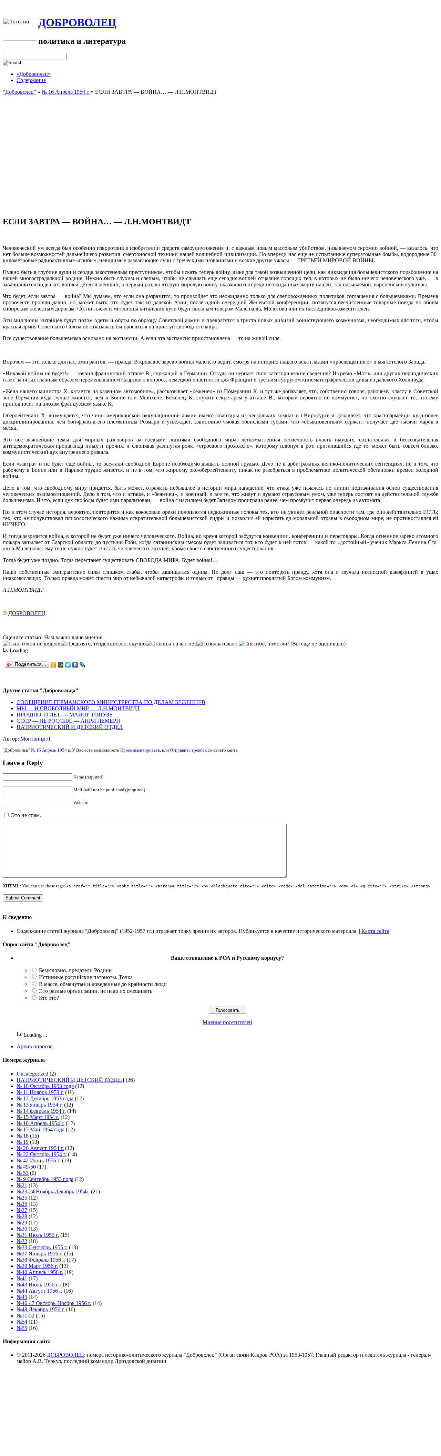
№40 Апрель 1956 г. (40, 1272)
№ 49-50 (26, 1167)
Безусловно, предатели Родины (76, 970)
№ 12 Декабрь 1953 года (45, 1098)
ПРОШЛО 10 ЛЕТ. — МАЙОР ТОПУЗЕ (65, 714)
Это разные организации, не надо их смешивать (95, 991)
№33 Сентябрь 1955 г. (42, 1247)
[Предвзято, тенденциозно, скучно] (103, 644)
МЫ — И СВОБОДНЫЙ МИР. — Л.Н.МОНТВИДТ (78, 708)
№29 (22, 1222)
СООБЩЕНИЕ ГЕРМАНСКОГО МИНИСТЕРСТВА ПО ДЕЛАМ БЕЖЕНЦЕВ (111, 702)
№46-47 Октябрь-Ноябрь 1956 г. (54, 1303)
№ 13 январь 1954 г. (40, 1105)
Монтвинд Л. (36, 739)
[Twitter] (68, 664)
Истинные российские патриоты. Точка (86, 977)
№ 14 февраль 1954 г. (41, 1111)
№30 (22, 1229)
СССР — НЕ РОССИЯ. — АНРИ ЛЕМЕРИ (68, 721)
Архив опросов (35, 1046)
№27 (22, 1210)
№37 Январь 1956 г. (40, 1253)
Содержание (31, 80)
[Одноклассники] (53, 664)
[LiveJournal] (82, 664)
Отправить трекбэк (188, 750)
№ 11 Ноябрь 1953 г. (40, 1092)
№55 (22, 1328)
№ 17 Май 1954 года (40, 1129)
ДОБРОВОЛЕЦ (77, 22)
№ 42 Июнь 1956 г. (39, 1160)
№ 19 (23, 1142)
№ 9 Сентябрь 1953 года (45, 1179)
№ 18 (23, 1136)
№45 (22, 1297)
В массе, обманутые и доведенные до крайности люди (103, 984)
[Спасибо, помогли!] (264, 644)
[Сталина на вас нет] (171, 644)
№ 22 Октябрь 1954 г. (41, 1154)
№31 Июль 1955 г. (38, 1235)
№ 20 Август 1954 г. (40, 1148)
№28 (22, 1216)
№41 (22, 1278)
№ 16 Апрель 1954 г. (66, 92)
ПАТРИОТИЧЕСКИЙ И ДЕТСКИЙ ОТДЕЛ (70, 727)
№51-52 (25, 1315)
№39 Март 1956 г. (37, 1266)
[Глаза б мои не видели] (32, 644)
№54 (22, 1322)
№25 (22, 1198)
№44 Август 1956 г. (39, 1291)
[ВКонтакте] (75, 664)
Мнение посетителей (227, 1022)
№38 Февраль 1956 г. (41, 1260)
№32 (22, 1241)
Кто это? (49, 998)
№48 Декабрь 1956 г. (41, 1309)
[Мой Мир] (60, 664)
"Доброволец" (19, 92)
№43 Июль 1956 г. (38, 1284)
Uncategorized (32, 1074)
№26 (22, 1204)
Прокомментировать (140, 750)
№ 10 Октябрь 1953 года (45, 1086)
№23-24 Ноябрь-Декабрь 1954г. (53, 1191)
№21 (22, 1185)
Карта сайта (375, 931)
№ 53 (23, 1173)
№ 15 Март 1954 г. (38, 1117)
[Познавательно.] (217, 644)
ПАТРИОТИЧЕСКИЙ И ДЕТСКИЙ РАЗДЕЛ (70, 1080)
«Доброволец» (34, 74)
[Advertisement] (220, 162)
